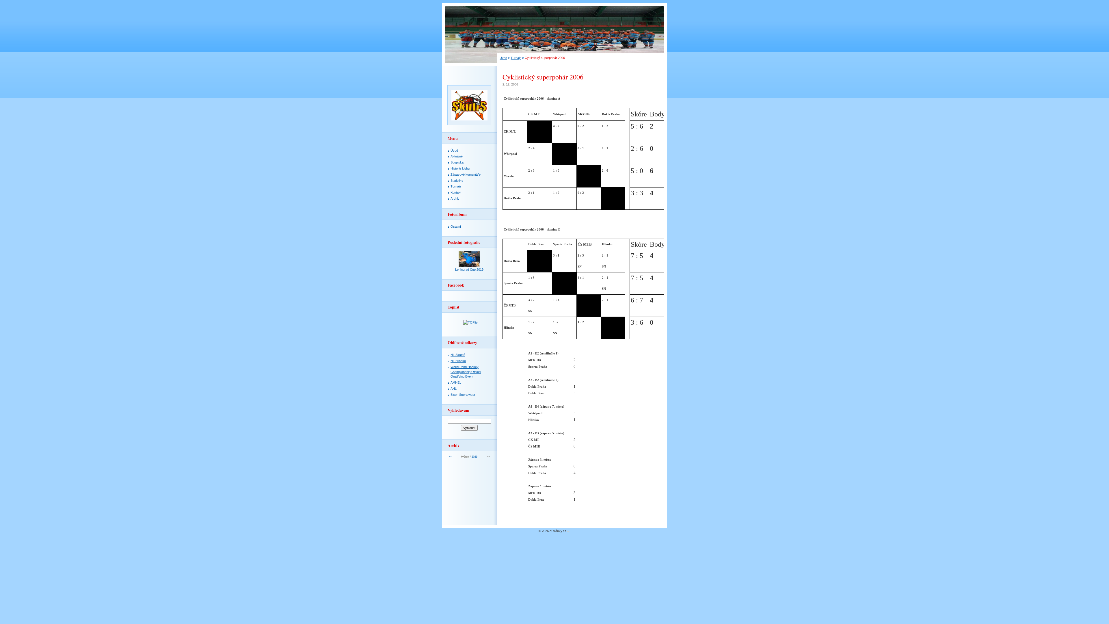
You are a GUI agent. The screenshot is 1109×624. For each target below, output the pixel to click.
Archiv (455, 198)
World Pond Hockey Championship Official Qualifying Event (466, 371)
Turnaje (516, 58)
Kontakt (456, 192)
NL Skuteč (458, 354)
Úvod (503, 58)
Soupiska (457, 162)
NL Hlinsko (458, 361)
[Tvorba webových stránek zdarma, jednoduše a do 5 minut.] (568, 531)
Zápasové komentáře (466, 174)
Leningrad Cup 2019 (469, 269)
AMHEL (456, 382)
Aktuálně (457, 156)
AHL (454, 388)
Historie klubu (460, 168)
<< (450, 456)
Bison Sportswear (463, 394)
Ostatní (456, 226)
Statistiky (457, 180)
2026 (474, 456)
